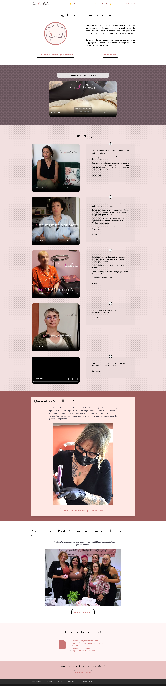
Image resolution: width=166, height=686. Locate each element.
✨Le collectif (101, 4)
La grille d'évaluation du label (83, 651)
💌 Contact (130, 4)
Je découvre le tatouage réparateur (55, 55)
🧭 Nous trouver (116, 4)
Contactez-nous (83, 673)
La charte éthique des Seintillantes (85, 641)
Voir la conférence (83, 612)
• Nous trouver (49, 681)
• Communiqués (71, 681)
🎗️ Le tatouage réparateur (80, 4)
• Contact (60, 681)
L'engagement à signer (81, 648)
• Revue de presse (86, 681)
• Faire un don (36, 681)
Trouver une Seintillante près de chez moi (83, 511)
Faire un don (110, 55)
